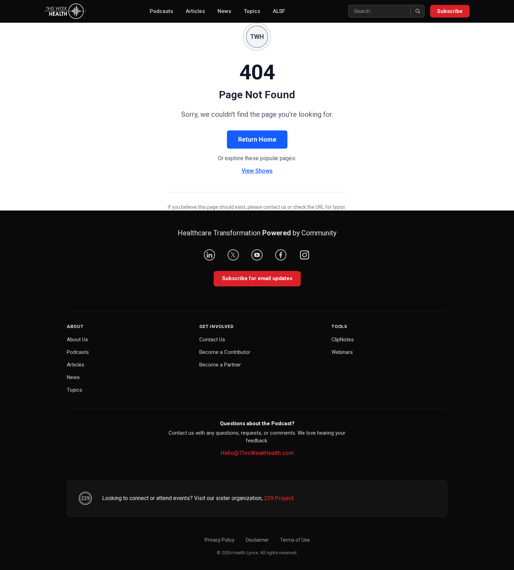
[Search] (417, 11)
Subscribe (450, 11)
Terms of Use (295, 540)
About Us (77, 339)
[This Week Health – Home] (65, 11)
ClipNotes (342, 339)
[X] (233, 255)
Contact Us (212, 339)
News (224, 11)
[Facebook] (280, 255)
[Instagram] (304, 255)
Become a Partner (220, 365)
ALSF (279, 11)
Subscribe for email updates (257, 278)
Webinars (342, 352)
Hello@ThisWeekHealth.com (257, 453)
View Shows (257, 171)
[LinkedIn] (209, 255)
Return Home (257, 139)
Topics (252, 11)
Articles (195, 11)
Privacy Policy (220, 540)
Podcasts (161, 11)
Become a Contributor (224, 352)
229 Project (278, 498)
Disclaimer (257, 540)
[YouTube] (257, 255)
